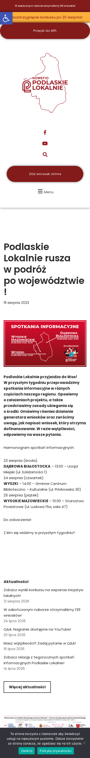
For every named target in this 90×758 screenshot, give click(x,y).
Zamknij (27, 751)
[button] (6, 18)
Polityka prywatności (56, 751)
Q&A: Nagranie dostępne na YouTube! (37, 629)
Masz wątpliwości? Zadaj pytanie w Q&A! (40, 643)
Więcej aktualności (27, 686)
